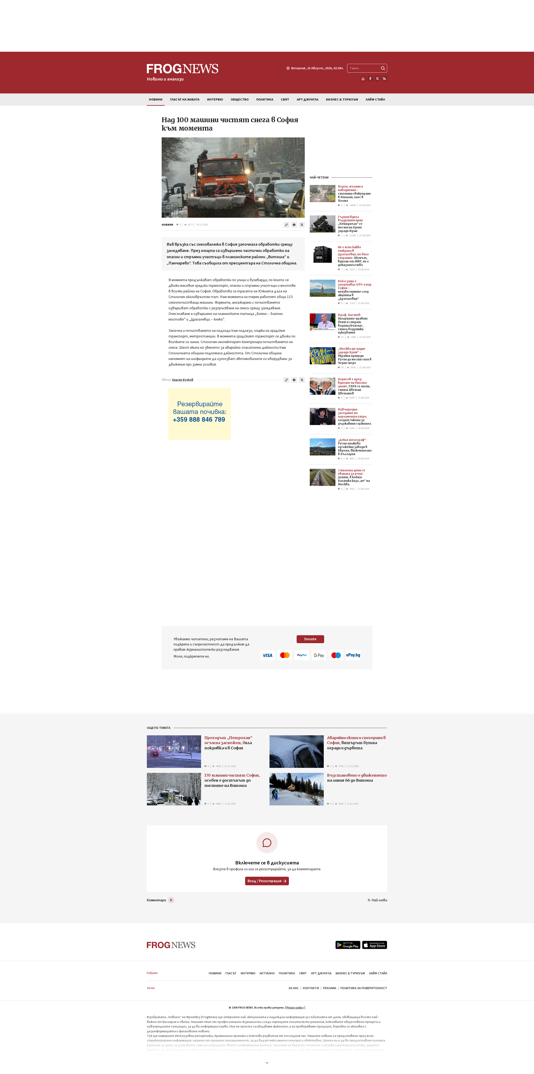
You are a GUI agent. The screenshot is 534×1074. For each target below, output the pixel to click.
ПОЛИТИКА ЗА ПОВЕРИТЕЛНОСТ (363, 988)
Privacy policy (295, 1008)
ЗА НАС (293, 988)
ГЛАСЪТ (231, 973)
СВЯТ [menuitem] (285, 99)
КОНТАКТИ (311, 988)
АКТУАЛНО (267, 973)
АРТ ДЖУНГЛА (321, 973)
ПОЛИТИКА (287, 973)
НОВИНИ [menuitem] (155, 99)
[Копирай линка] (286, 225)
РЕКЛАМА (329, 988)
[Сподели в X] (302, 225)
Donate (310, 639)
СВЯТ (303, 973)
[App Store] (374, 945)
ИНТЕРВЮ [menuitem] (215, 99)
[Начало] (363, 78)
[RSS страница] (384, 78)
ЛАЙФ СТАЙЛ (378, 973)
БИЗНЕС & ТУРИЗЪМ (350, 973)
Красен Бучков (182, 380)
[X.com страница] (377, 78)
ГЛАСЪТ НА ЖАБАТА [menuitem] (184, 99)
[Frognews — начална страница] (171, 945)
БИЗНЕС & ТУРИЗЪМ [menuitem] (342, 99)
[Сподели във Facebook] (294, 225)
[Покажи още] (267, 1062)
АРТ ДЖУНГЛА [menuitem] (307, 99)
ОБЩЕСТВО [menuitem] (240, 99)
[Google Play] (347, 945)
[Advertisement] (267, 26)
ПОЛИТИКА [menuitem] (264, 99)
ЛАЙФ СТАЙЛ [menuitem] (375, 99)
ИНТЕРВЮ (248, 973)
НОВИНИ (167, 225)
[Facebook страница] (370, 78)
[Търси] (383, 68)
